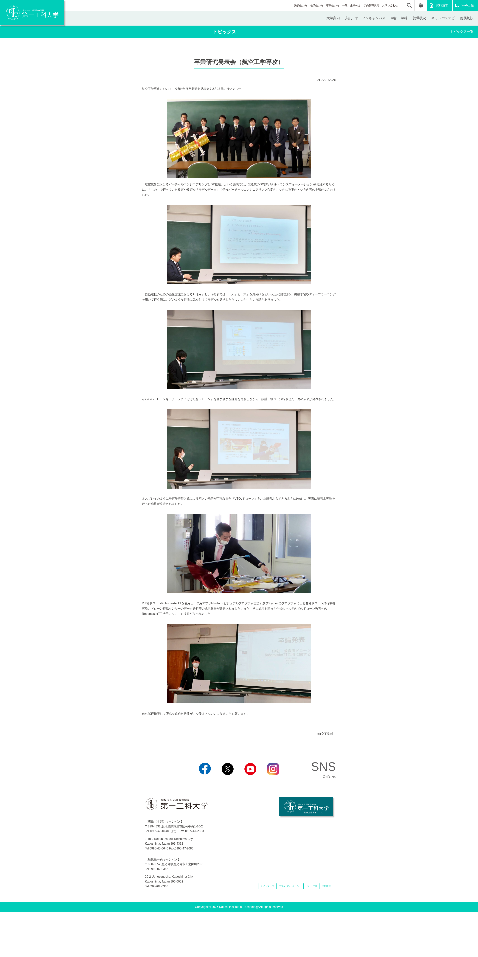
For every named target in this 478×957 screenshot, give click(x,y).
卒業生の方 (332, 5)
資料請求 (442, 5)
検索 (409, 5)
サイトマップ (267, 886)
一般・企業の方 (351, 5)
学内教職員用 (371, 5)
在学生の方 (316, 5)
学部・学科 (399, 18)
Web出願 (468, 5)
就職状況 (419, 18)
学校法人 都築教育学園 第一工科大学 (32, 12)
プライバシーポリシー (290, 886)
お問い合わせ (390, 5)
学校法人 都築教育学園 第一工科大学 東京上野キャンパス (306, 806)
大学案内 (333, 18)
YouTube (250, 779)
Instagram (273, 779)
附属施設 (467, 18)
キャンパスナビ (443, 18)
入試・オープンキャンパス (365, 18)
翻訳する (421, 5)
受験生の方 (300, 5)
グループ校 (311, 886)
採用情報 (326, 886)
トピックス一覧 (462, 31)
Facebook (205, 779)
